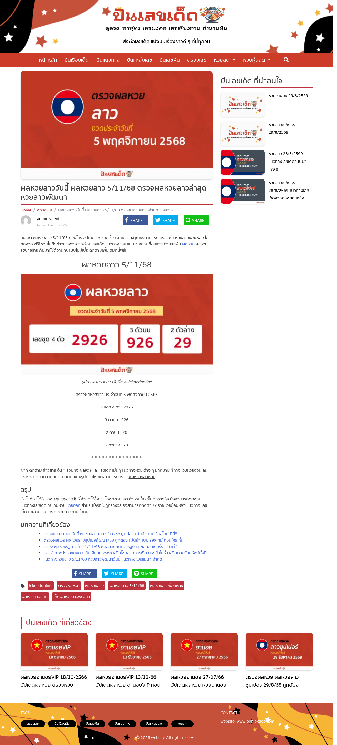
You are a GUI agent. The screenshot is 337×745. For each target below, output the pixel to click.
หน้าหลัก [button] (48, 60)
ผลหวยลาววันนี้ (35, 596)
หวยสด (222, 60)
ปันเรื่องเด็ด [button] (77, 60)
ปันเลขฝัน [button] (170, 60)
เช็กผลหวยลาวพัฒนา (71, 596)
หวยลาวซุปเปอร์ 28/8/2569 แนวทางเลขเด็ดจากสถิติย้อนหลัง (289, 190)
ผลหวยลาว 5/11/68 (127, 585)
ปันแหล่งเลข (154, 723)
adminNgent (48, 218)
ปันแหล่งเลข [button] (139, 60)
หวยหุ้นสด (254, 60)
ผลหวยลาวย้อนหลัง (166, 585)
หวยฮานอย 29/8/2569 (288, 95)
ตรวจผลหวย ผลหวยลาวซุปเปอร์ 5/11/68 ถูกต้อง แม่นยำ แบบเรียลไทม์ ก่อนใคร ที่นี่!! (115, 540)
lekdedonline (40, 585)
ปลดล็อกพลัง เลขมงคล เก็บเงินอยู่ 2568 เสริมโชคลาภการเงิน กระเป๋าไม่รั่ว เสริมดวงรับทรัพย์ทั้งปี (125, 552)
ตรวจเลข (44, 210)
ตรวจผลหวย (69, 585)
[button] (135, 220)
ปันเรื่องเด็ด (62, 723)
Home (26, 210)
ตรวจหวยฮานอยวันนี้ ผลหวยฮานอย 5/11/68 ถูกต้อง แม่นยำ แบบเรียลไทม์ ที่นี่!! (110, 533)
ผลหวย (188, 244)
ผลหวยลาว (94, 585)
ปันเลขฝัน (92, 723)
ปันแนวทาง (122, 723)
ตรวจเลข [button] (196, 60)
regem (182, 723)
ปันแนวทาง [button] (108, 60)
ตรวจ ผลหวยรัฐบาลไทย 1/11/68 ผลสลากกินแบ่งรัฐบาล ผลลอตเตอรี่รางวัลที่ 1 (111, 546)
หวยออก (73, 505)
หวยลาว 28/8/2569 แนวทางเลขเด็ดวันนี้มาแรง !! (287, 161)
